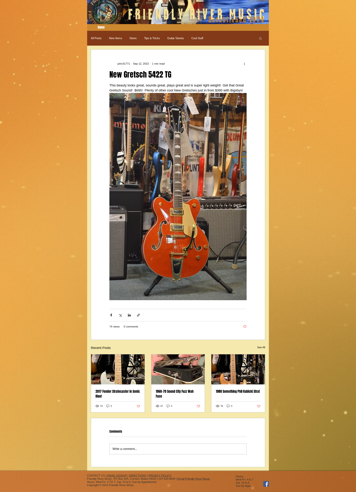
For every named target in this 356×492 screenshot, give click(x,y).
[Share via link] (138, 315)
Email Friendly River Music (193, 478)
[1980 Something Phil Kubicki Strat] (238, 369)
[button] (260, 38)
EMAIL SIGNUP (117, 475)
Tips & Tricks (152, 38)
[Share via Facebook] (111, 315)
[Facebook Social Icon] (266, 484)
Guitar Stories (175, 38)
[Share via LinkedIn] (129, 315)
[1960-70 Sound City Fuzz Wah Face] (178, 369)
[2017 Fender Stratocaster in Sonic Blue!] (118, 369)
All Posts (96, 38)
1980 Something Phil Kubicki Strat (238, 391)
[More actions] (244, 63)
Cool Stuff (197, 38)
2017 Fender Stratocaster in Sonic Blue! (117, 394)
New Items (115, 38)
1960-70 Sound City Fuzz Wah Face (175, 394)
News (133, 38)
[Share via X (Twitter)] (120, 315)
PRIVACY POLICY (160, 475)
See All (261, 347)
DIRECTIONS (137, 475)
